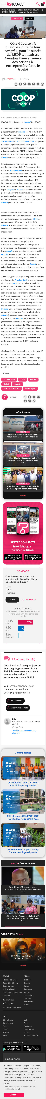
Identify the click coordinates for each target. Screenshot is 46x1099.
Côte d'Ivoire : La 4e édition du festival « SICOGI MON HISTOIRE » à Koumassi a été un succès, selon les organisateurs (20, 12)
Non (9, 590)
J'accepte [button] (13, 1095)
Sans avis (11, 593)
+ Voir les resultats (28, 599)
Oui (9, 587)
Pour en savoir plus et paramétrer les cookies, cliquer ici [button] (19, 1087)
